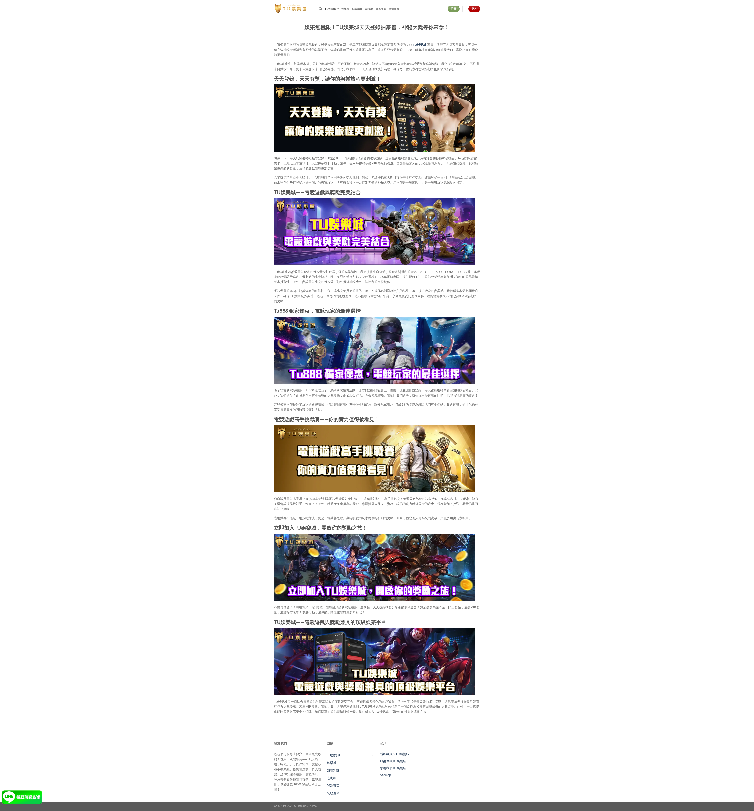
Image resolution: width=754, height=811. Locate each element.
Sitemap (385, 775)
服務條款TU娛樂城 (393, 761)
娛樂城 (345, 8)
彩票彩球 (357, 8)
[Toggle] (372, 755)
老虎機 (369, 8)
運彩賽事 (381, 8)
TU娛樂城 (330, 8)
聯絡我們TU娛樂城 (393, 768)
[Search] (320, 9)
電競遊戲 (394, 8)
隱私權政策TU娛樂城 (394, 754)
